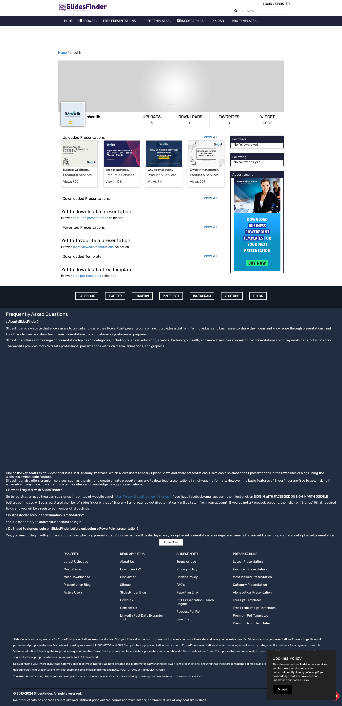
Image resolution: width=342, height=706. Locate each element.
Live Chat (184, 619)
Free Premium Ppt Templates (254, 608)
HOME (68, 21)
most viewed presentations (93, 247)
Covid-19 (126, 600)
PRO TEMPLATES (244, 21)
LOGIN (267, 4)
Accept (282, 689)
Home (62, 53)
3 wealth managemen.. (204, 170)
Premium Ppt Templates (250, 615)
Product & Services (77, 175)
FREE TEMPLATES (156, 21)
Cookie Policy (301, 680)
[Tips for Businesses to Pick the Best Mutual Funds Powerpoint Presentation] (122, 153)
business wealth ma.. (76, 170)
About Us (127, 561)
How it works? (130, 569)
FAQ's (181, 585)
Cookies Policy (187, 577)
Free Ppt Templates (247, 600)
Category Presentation (250, 585)
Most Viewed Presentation (252, 577)
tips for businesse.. (117, 170)
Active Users (73, 592)
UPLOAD (218, 21)
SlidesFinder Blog (133, 592)
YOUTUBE (232, 296)
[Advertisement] (171, 37)
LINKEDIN (142, 296)
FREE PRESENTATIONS (119, 21)
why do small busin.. (160, 170)
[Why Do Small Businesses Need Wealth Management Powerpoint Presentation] (164, 153)
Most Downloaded (77, 577)
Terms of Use (186, 561)
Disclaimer (128, 577)
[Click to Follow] (70, 123)
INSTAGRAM (202, 296)
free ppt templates (87, 276)
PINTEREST (171, 296)
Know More (171, 542)
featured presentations (90, 218)
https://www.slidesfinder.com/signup (141, 496)
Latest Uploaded (76, 561)
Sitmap (125, 585)
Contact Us (128, 608)
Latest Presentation (248, 561)
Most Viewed (73, 569)
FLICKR (258, 296)
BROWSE (88, 21)
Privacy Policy (187, 569)
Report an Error (188, 592)
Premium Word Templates (252, 623)
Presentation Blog (77, 585)
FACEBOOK (87, 296)
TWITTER (115, 296)
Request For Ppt (188, 612)
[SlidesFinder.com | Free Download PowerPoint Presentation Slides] (83, 7)
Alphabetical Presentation (252, 592)
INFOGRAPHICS (192, 21)
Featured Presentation (250, 569)
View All (210, 137)
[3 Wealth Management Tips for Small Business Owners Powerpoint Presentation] (206, 153)
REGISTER (282, 4)
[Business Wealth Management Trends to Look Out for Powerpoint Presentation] (79, 153)
